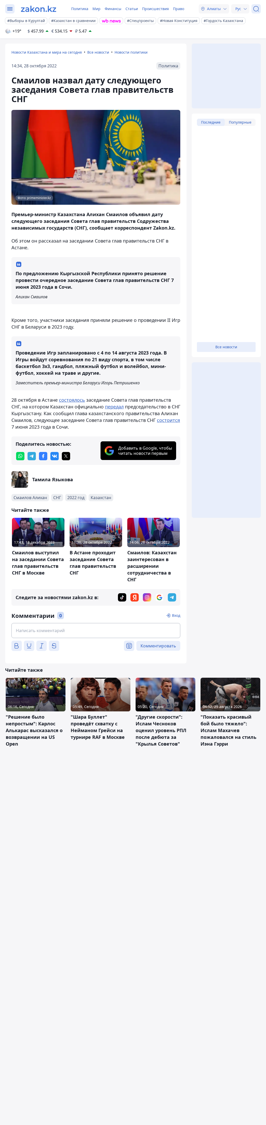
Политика (79, 8)
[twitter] (66, 456)
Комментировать (158, 646)
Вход (176, 615)
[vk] (54, 456)
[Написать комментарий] (95, 630)
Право (178, 8)
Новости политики (131, 52)
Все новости (98, 52)
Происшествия (155, 8)
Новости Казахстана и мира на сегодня (46, 52)
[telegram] (31, 456)
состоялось (72, 400)
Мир (96, 8)
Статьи (131, 8)
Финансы (113, 8)
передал (114, 407)
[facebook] (43, 456)
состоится (168, 420)
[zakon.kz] (38, 9)
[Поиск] (256, 8)
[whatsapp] (20, 456)
